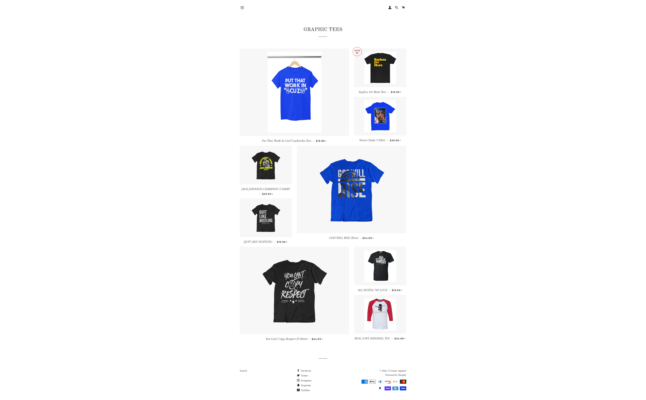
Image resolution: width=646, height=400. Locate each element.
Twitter (304, 375)
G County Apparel (397, 370)
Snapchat (305, 385)
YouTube (305, 390)
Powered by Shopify (395, 374)
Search (243, 370)
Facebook (305, 370)
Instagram (306, 380)
